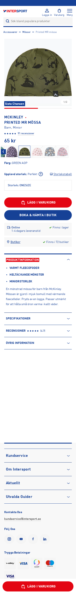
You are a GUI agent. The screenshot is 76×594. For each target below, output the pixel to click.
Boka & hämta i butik (38, 215)
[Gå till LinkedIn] (46, 539)
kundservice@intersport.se (22, 518)
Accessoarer (10, 32)
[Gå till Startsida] (15, 11)
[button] (38, 72)
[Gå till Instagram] (10, 539)
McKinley (13, 117)
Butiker (15, 242)
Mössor (26, 32)
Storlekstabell (62, 174)
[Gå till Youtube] (22, 539)
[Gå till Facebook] (34, 539)
